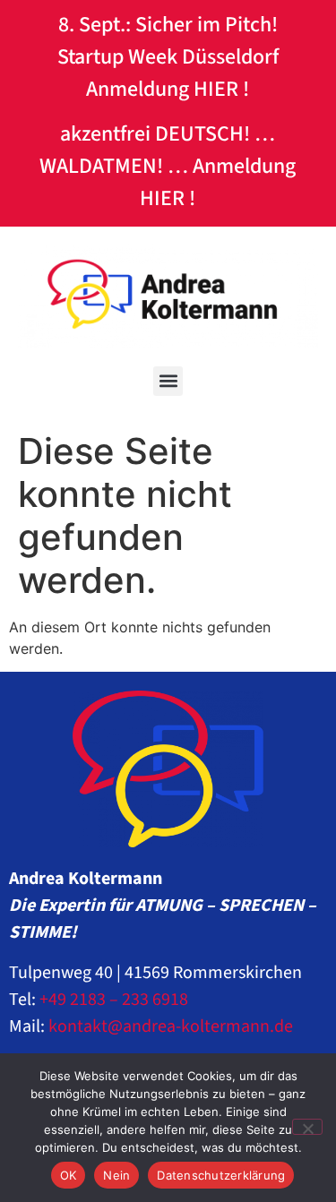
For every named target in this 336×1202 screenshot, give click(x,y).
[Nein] (307, 1127)
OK (68, 1175)
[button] (168, 381)
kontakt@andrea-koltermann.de (170, 1026)
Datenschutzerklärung (221, 1175)
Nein (116, 1175)
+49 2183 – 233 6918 (113, 999)
